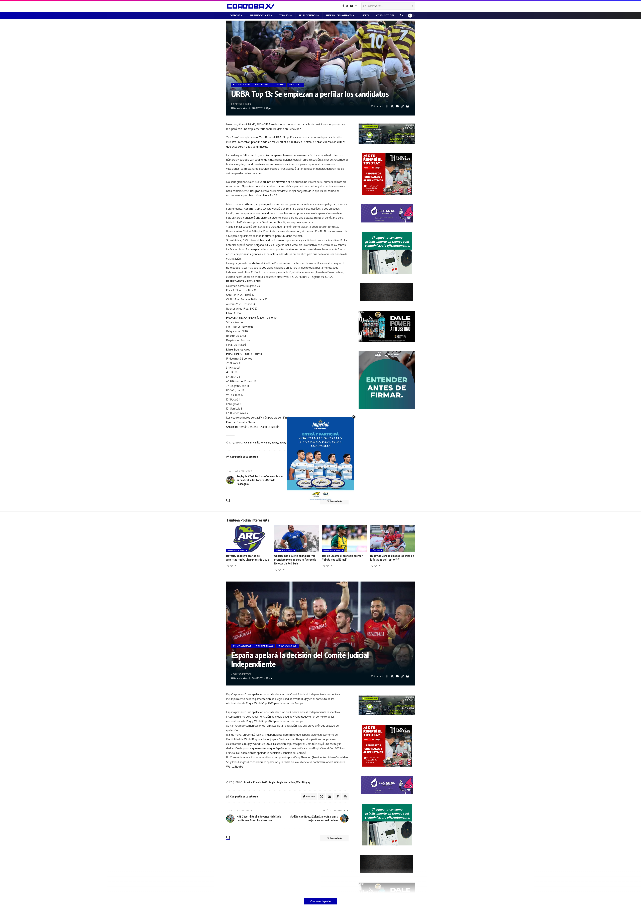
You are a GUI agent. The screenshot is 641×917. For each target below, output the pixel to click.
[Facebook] (343, 6)
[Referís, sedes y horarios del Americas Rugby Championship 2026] (248, 538)
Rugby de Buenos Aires (291, 442)
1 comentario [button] (336, 501)
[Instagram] (356, 6)
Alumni (248, 442)
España (248, 782)
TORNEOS (279, 85)
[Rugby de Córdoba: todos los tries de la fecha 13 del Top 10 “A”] (392, 538)
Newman (265, 442)
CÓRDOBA (377, 550)
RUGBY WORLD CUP (287, 646)
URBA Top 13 (312, 442)
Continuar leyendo (320, 901)
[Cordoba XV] (250, 6)
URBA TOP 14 (295, 85)
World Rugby (303, 782)
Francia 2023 (260, 782)
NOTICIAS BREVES (242, 85)
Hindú (256, 442)
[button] (402, 15)
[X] (347, 6)
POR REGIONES (262, 85)
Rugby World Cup (286, 782)
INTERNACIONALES (237, 550)
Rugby (274, 442)
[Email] (397, 106)
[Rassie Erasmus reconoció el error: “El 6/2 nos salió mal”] (344, 538)
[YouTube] (351, 6)
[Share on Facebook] (386, 106)
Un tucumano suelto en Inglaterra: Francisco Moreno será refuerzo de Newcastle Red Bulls (295, 559)
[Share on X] (392, 106)
